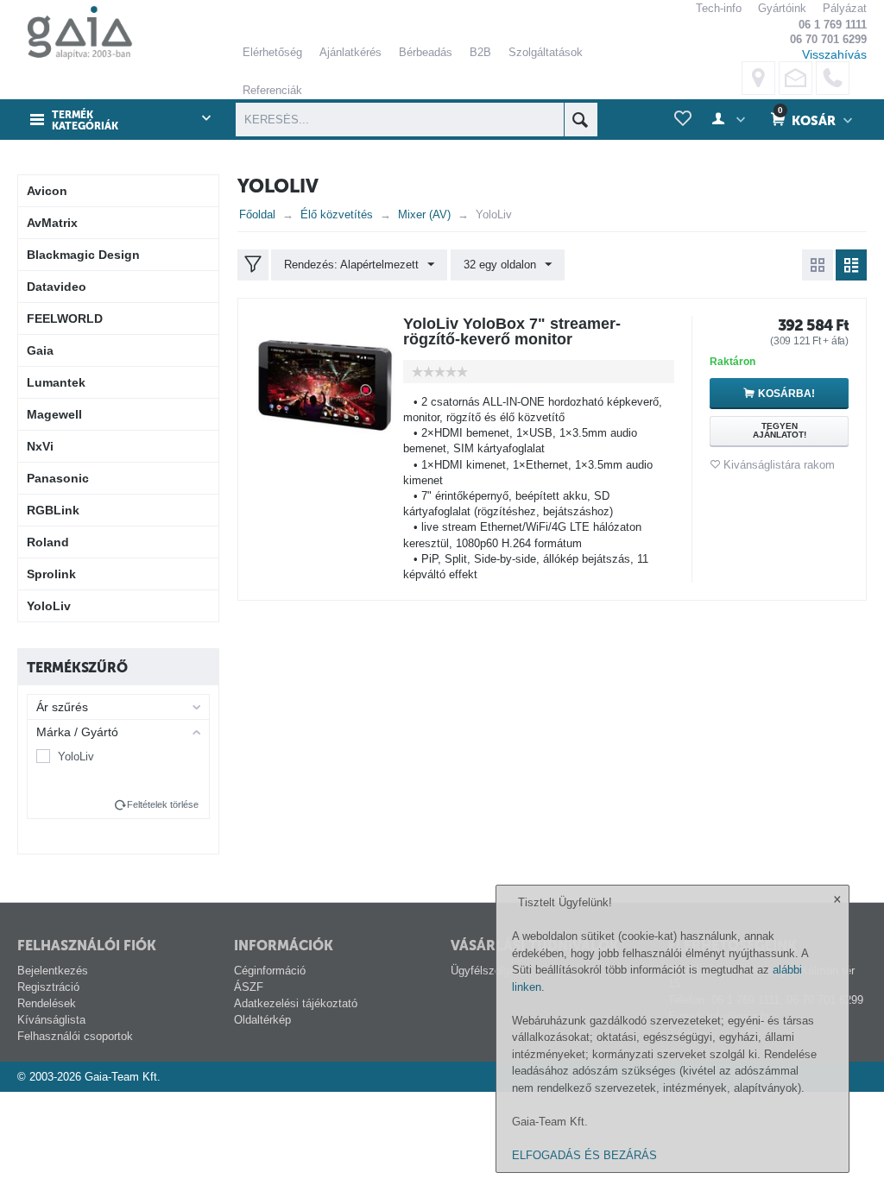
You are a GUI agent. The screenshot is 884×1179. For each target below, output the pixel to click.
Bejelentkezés (52, 970)
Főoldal (257, 214)
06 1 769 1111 (833, 24)
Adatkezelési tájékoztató (295, 1003)
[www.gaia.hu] (75, 32)
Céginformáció (270, 970)
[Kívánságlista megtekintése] (682, 119)
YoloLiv (76, 756)
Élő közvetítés (336, 214)
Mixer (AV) (424, 214)
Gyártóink (782, 8)
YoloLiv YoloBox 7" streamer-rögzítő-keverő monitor (512, 331)
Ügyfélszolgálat (489, 970)
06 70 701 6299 (828, 39)
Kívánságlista (51, 1019)
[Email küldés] (795, 78)
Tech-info (719, 8)
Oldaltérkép (262, 1019)
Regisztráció (48, 986)
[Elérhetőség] (758, 78)
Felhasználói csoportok (75, 1036)
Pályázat (845, 8)
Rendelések (46, 1003)
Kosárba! (786, 394)
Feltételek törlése (163, 804)
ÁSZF (248, 986)
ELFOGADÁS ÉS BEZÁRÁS (584, 1155)
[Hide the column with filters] (252, 265)
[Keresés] (580, 119)
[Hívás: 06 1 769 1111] (832, 78)
